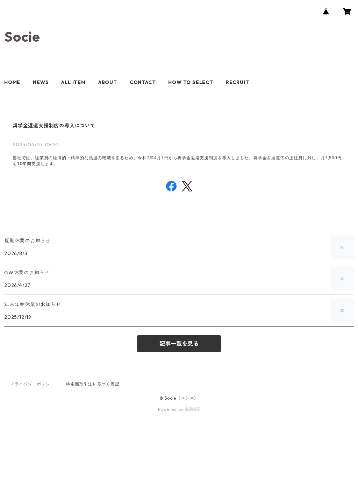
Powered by (171, 409)
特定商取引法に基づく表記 (93, 384)
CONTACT (143, 82)
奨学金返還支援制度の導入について (54, 125)
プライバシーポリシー (32, 384)
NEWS (41, 82)
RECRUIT (237, 82)
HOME (12, 82)
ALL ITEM (73, 82)
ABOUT (107, 82)
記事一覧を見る (179, 343)
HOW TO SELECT (190, 82)
